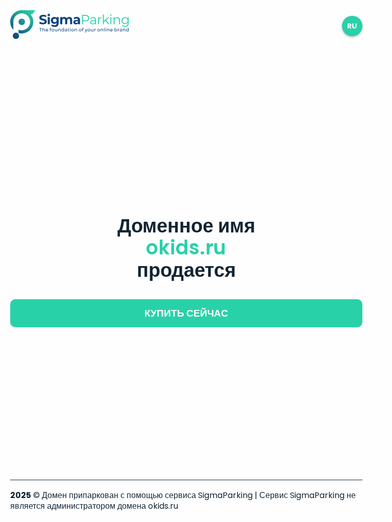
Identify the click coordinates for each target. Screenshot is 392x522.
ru (352, 26)
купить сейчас (186, 313)
